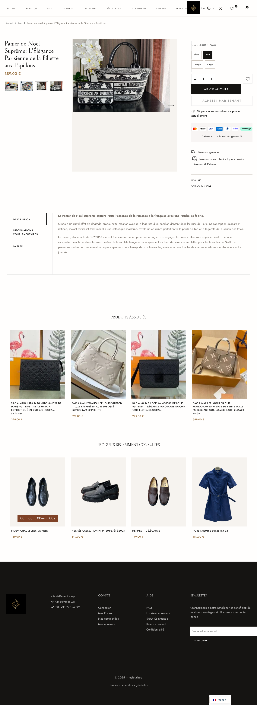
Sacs (20, 23)
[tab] (29, 219)
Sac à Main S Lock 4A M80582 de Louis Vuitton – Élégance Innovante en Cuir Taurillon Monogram (158, 407)
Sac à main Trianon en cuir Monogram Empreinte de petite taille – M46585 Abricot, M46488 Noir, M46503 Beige (219, 408)
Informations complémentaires (25, 232)
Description (21, 219)
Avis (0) (18, 246)
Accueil (9, 23)
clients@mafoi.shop (63, 596)
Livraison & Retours (204, 164)
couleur (204, 45)
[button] (245, 8)
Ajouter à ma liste (247, 79)
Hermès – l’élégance (146, 531)
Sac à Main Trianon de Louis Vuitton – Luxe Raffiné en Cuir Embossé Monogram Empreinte (97, 407)
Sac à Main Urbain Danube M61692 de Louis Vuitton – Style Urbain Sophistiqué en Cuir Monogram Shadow (36, 408)
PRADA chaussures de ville (29, 531)
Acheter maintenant (221, 101)
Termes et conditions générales (128, 685)
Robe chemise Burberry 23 (210, 531)
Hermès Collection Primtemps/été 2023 (98, 531)
